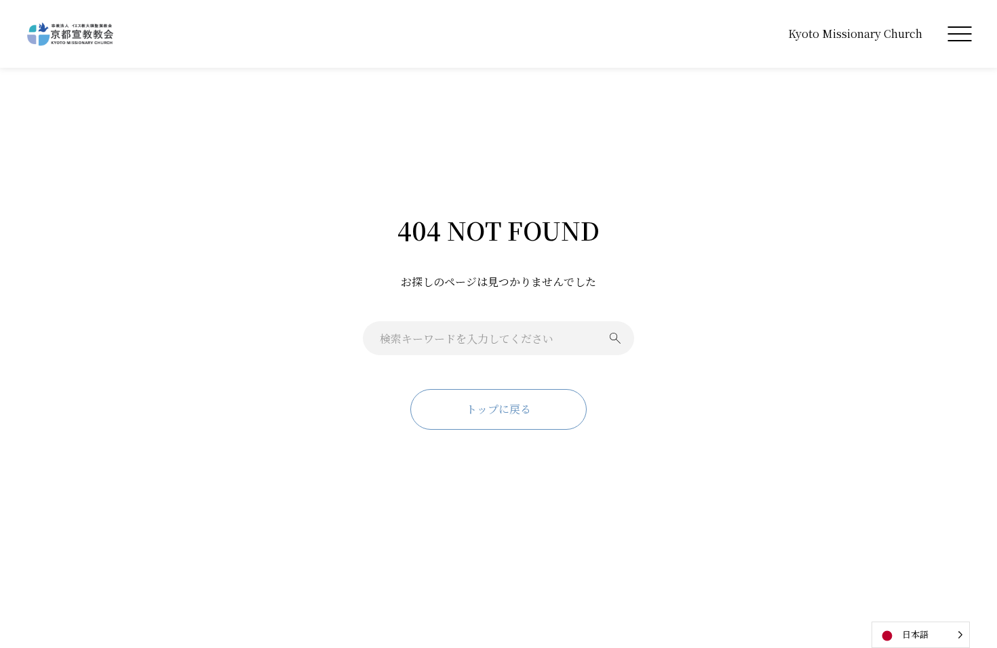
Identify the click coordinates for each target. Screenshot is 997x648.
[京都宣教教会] (70, 34)
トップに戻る (498, 409)
